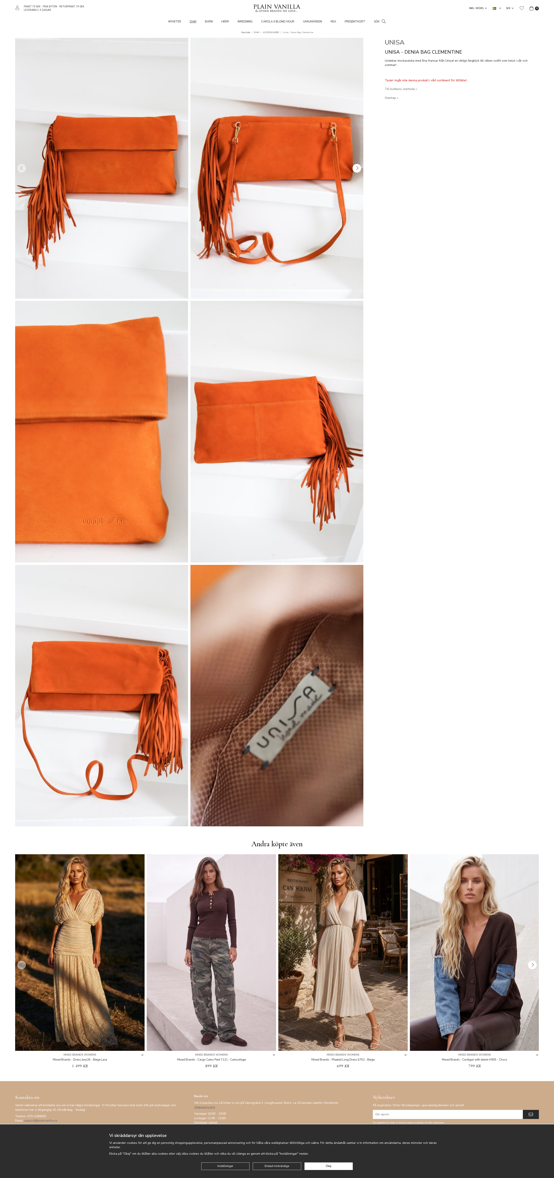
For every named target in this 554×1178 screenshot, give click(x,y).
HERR (225, 22)
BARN (209, 22)
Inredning (245, 22)
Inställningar (225, 1166)
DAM (193, 22)
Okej (328, 1166)
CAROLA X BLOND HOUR (277, 22)
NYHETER (174, 22)
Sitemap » (391, 98)
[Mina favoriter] (522, 8)
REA (333, 22)
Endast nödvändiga (277, 1166)
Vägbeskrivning (204, 1107)
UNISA (394, 42)
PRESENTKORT (355, 22)
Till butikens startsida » (401, 89)
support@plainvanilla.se (40, 1121)
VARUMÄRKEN (312, 22)
